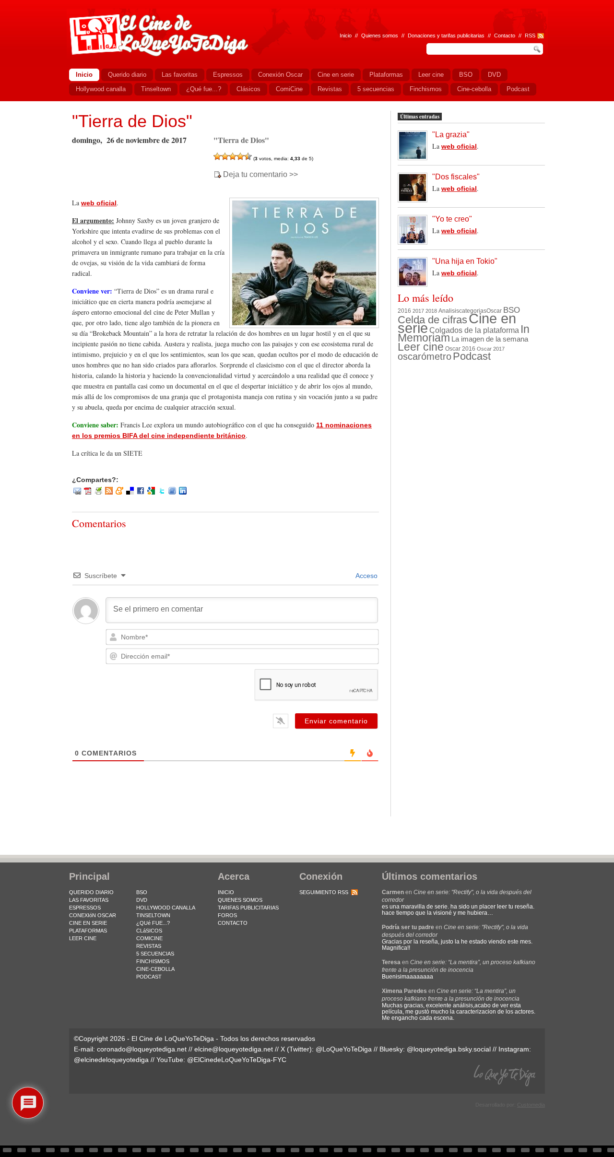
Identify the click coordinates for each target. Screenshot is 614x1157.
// (520, 35)
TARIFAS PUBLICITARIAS (248, 907)
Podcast (472, 356)
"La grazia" (451, 134)
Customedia (531, 1105)
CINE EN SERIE (88, 923)
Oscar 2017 (491, 349)
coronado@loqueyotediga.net (142, 1049)
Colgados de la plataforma (474, 330)
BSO (511, 310)
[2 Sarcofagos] (225, 156)
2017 (418, 311)
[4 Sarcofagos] (240, 156)
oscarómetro (424, 356)
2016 (404, 311)
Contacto (504, 35)
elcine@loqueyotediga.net (233, 1049)
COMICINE (149, 938)
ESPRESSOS (85, 907)
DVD (141, 900)
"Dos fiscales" (456, 177)
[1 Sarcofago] (217, 156)
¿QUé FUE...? (153, 923)
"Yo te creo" (452, 219)
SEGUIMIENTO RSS (323, 892)
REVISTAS (148, 946)
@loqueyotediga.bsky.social (449, 1049)
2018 (431, 311)
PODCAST (149, 977)
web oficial (99, 203)
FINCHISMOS (152, 961)
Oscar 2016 (460, 348)
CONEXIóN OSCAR (92, 915)
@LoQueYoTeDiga (344, 1049)
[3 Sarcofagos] (232, 156)
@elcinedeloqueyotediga (111, 1059)
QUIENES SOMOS (240, 900)
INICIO (226, 892)
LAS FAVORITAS (88, 900)
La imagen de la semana (489, 339)
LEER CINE (82, 938)
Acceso (366, 575)
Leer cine (421, 347)
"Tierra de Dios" (132, 121)
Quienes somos (379, 35)
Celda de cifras (432, 320)
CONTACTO (233, 923)
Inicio (346, 35)
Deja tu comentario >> (260, 174)
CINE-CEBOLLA (155, 969)
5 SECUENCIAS (155, 953)
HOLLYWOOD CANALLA (165, 907)
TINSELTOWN (153, 915)
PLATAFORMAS (88, 930)
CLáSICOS (149, 930)
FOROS (227, 915)
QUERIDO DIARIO (91, 892)
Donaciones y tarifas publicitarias (446, 35)
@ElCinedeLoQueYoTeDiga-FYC (236, 1059)
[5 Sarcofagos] (248, 156)
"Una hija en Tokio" (464, 261)
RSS (530, 35)
